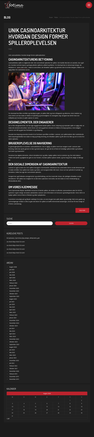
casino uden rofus (22, 67)
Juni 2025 (12, 304)
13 (47, 406)
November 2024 (14, 323)
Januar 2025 (12, 318)
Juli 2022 (11, 363)
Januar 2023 (12, 358)
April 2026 (12, 277)
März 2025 (12, 312)
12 (35, 406)
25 (24, 413)
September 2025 (14, 296)
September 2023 (14, 344)
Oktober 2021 (13, 368)
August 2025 (13, 299)
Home (50, 17)
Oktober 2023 (13, 342)
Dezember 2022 (14, 360)
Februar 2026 (13, 283)
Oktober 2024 (13, 326)
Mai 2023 (12, 352)
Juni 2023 (12, 350)
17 (12, 410)
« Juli (8, 418)
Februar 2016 (13, 374)
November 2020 (14, 371)
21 (58, 410)
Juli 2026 (11, 269)
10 (12, 406)
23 (81, 410)
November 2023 (14, 339)
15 (70, 406)
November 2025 (14, 291)
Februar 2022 (13, 366)
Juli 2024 (11, 328)
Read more (82, 210)
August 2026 (13, 267)
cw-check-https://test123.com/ (16, 242)
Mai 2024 (12, 331)
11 (24, 406)
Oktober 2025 (13, 294)
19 (35, 410)
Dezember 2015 (14, 376)
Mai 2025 (12, 307)
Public (55, 17)
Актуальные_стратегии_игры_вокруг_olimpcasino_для (23, 238)
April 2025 (12, 310)
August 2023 (13, 347)
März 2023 (12, 355)
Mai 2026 (12, 275)
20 (47, 410)
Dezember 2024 (14, 320)
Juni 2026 (12, 272)
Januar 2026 (12, 286)
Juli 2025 (11, 302)
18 (24, 410)
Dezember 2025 (14, 288)
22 (70, 410)
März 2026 (12, 280)
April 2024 (12, 334)
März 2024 (12, 336)
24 (12, 413)
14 (58, 406)
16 (81, 406)
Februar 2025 (13, 315)
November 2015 (14, 379)
